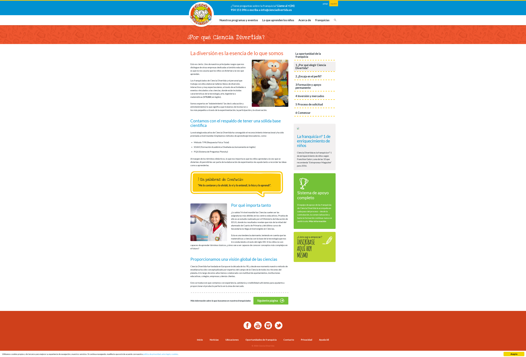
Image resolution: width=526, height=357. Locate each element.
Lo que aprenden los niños (278, 20)
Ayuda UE (324, 339)
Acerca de (304, 20)
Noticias (214, 339)
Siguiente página (267, 300)
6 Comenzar (303, 112)
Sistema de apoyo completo (313, 195)
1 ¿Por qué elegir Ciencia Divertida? (310, 66)
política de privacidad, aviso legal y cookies (160, 354)
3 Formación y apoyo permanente (308, 86)
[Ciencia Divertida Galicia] (201, 14)
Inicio (200, 339)
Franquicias (322, 20)
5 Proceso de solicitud (309, 104)
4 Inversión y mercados (309, 96)
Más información (317, 221)
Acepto (514, 354)
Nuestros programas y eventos (239, 20)
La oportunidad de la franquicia (308, 55)
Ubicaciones (232, 339)
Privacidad (306, 339)
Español (334, 4)
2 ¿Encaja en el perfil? (308, 76)
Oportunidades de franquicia (261, 339)
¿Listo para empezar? (309, 247)
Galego (325, 4)
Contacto (288, 339)
